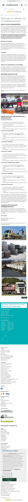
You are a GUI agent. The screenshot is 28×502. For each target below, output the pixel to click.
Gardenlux (3, 402)
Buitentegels (4, 431)
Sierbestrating (4, 449)
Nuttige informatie (5, 368)
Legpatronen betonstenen (7, 487)
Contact (2, 349)
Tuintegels (3, 440)
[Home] (12, 4)
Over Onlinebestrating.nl (6, 364)
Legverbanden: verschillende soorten (9, 379)
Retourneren (4, 354)
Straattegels (3, 438)
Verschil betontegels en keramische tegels (10, 491)
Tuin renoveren (4, 492)
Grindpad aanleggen (5, 495)
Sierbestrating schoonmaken (7, 485)
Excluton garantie (5, 373)
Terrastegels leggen (5, 482)
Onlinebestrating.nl (5, 400)
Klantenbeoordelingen (6, 375)
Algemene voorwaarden (6, 370)
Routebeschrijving (5, 317)
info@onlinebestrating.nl (5, 224)
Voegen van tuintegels (6, 380)
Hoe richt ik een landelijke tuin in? (8, 484)
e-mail (18, 32)
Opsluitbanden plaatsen (6, 383)
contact (23, 200)
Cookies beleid (4, 372)
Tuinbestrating (4, 443)
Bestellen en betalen (5, 350)
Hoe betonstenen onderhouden (8, 488)
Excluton (3, 397)
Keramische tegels (5, 432)
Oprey (2, 399)
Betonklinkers (4, 444)
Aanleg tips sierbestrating (6, 357)
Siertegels (3, 435)
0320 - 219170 (5, 314)
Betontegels (3, 429)
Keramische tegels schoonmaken (8, 382)
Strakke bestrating (5, 447)
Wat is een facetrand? (6, 493)
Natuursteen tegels (5, 434)
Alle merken (3, 406)
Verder (24, 297)
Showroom (3, 365)
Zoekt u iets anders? (5, 358)
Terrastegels (3, 439)
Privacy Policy (4, 369)
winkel (25, 32)
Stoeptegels (3, 436)
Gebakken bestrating (5, 446)
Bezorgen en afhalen (5, 351)
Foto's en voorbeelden (6, 376)
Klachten (3, 353)
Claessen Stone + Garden (6, 403)
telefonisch (13, 32)
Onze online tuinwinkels (6, 366)
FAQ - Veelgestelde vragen (7, 355)
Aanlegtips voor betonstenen (7, 489)
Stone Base (3, 404)
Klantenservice (4, 360)
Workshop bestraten (5, 377)
